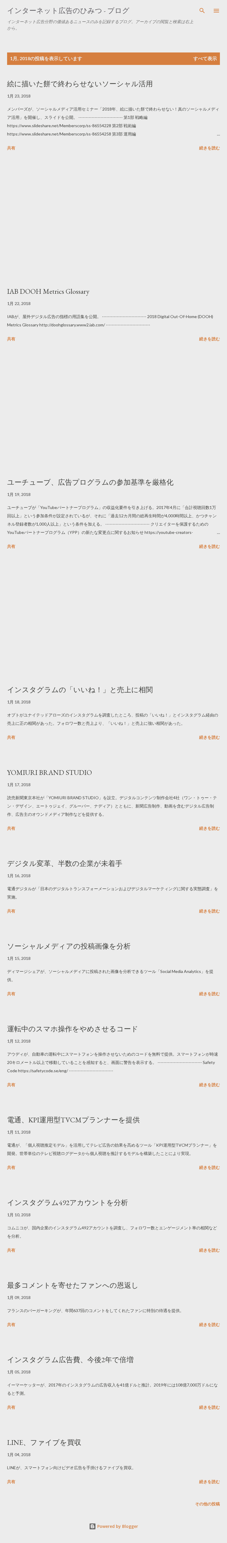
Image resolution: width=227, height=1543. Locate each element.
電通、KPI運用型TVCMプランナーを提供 (73, 1119)
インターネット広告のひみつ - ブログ (68, 10)
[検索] (202, 10)
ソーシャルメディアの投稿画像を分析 (69, 946)
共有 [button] (11, 147)
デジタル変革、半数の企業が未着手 (64, 863)
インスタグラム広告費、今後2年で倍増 (70, 1359)
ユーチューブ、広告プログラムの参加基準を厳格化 (90, 482)
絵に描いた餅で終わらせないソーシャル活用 (80, 83)
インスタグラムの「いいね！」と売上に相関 (80, 689)
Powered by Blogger (117, 1526)
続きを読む (209, 147)
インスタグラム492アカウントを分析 (67, 1202)
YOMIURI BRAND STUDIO (49, 772)
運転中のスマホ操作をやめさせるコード (72, 1028)
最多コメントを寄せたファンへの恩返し (73, 1285)
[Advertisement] (113, 219)
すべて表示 (205, 58)
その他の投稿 (207, 1503)
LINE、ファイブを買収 (44, 1442)
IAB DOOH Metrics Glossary (48, 291)
